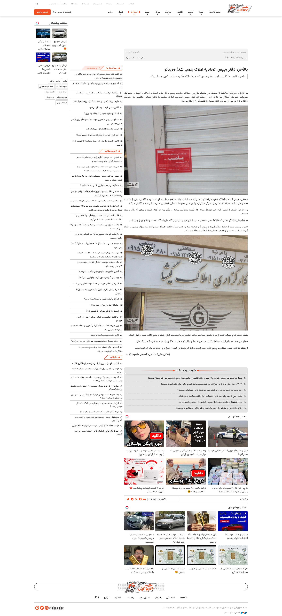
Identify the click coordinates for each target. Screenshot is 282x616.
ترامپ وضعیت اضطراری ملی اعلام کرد (102, 129)
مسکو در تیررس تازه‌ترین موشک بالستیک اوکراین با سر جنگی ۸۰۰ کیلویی (96, 121)
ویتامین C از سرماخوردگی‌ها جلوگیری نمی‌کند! (99, 277)
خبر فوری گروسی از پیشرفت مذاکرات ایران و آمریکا (97, 135)
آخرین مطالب (111, 151)
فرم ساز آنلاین (61, 86)
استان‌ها (134, 12)
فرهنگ (191, 12)
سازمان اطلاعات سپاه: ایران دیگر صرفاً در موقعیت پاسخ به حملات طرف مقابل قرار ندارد (96, 193)
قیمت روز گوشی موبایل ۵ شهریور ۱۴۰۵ (102, 311)
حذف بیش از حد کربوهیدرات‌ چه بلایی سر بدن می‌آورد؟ (95, 341)
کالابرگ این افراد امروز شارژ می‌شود (104, 107)
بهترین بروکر (62, 97)
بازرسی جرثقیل (54, 81)
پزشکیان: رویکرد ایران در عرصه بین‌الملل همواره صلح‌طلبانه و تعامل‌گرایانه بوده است (100, 255)
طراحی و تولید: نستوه (232, 612)
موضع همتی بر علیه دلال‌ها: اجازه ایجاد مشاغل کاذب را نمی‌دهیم (96, 245)
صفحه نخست (215, 12)
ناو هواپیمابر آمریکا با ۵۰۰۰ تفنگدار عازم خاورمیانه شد (96, 101)
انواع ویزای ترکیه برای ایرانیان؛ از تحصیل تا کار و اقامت (95, 363)
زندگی (120, 12)
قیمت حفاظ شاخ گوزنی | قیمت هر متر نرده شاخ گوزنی (95, 425)
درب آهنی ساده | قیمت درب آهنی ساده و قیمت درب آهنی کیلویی (98, 418)
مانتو (65, 81)
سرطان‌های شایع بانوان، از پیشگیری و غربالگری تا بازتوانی (99, 291)
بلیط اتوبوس (62, 102)
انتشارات (74, 3)
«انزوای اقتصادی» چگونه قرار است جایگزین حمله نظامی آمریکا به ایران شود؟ (209, 408)
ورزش (157, 12)
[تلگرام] (37, 608)
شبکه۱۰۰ (131, 3)
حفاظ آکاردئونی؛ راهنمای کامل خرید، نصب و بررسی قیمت (98, 432)
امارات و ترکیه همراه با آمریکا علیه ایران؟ (101, 113)
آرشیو (64, 3)
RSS (97, 597)
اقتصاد (180, 12)
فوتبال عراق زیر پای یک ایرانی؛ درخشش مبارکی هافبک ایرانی (97, 370)
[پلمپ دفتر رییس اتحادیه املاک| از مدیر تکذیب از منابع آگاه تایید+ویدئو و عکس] (186, 150)
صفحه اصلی (241, 52)
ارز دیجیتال (50, 97)
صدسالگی (120, 3)
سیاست (168, 12)
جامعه (201, 12)
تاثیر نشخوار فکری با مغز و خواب (105, 335)
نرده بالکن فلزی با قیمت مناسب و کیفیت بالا (99, 411)
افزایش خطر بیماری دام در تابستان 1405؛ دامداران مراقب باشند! (99, 404)
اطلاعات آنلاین (239, 8)
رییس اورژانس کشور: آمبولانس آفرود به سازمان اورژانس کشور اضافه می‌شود (96, 178)
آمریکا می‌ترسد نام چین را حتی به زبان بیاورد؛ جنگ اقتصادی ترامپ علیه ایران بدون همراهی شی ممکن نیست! (195, 378)
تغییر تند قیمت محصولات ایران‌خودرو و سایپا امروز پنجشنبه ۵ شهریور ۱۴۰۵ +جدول (99, 76)
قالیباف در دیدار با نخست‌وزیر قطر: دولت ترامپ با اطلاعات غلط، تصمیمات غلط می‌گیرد (99, 217)
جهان (147, 12)
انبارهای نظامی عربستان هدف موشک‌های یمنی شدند (95, 283)
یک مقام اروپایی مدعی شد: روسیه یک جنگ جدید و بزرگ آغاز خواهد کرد (96, 227)
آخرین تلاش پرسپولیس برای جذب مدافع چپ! (99, 271)
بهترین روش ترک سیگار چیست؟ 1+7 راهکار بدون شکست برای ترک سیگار (96, 387)
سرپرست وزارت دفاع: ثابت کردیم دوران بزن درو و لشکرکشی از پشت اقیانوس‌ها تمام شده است (99, 169)
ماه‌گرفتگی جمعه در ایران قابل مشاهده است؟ (99, 185)
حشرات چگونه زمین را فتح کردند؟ (104, 305)
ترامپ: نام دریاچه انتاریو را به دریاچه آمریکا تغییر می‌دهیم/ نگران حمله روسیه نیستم (99, 159)
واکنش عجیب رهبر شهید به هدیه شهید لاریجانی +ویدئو (94, 201)
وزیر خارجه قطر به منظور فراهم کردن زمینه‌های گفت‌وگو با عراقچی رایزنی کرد (96, 327)
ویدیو (110, 12)
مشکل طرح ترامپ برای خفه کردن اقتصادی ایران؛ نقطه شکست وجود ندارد (211, 396)
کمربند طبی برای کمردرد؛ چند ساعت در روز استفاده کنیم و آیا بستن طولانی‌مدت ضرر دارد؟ (96, 379)
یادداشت (85, 3)
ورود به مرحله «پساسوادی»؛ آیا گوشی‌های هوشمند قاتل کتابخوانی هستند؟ (210, 390)
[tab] (113, 68)
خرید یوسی (62, 91)
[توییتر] (42, 608)
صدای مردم (97, 3)
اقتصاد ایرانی (50, 91)
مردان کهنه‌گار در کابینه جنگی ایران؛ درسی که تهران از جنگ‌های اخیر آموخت (211, 402)
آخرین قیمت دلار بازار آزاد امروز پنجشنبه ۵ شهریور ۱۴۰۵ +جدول (97, 143)
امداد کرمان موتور (46, 86)
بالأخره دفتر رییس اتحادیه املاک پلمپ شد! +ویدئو (206, 69)
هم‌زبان (109, 3)
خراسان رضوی (228, 52)
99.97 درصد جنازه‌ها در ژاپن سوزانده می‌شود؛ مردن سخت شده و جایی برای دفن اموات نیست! (202, 384)
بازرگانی (113, 357)
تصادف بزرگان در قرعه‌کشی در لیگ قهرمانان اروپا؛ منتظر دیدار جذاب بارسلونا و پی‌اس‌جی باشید (96, 208)
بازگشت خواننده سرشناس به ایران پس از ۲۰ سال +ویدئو (99, 94)
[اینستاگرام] (47, 608)
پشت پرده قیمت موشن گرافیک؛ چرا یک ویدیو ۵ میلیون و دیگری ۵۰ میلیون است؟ (96, 396)
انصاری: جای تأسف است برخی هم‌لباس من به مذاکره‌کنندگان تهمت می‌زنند (100, 349)
